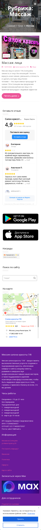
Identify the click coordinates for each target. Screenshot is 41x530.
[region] (20, 518)
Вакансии (5, 454)
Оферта (5, 465)
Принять (20, 519)
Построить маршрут (10, 449)
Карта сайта (7, 470)
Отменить (20, 525)
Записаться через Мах (14, 476)
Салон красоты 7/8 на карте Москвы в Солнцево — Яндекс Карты (20, 203)
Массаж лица (12, 62)
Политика (31, 513)
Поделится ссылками (10, 504)
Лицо (34, 67)
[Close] (38, 507)
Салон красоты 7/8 (13, 2)
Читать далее (10, 96)
